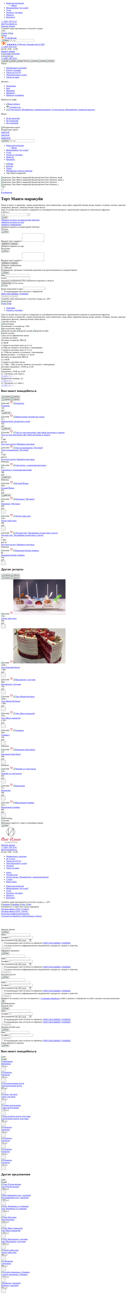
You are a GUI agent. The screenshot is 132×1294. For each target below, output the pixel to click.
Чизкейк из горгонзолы (11, 773)
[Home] (9, 164)
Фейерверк (6, 1064)
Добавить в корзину (9, 244)
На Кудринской (13, 118)
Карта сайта (11, 882)
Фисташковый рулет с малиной (15, 1198)
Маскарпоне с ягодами (11, 684)
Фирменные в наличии (16, 68)
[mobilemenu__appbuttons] (10, 904)
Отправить (6, 948)
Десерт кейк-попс (9, 521)
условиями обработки (50, 998)
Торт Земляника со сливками (14, 1208)
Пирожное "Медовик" (11, 504)
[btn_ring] (4, 217)
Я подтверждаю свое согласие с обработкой (22, 292)
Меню (14, 5)
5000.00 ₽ (5, 135)
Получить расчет (8, 444)
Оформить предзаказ (25, 444)
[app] (4, 303)
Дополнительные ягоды (11, 1086)
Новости (10, 15)
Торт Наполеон (7, 1219)
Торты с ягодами (13, 70)
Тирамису (5, 735)
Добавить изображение (11, 224)
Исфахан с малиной (9, 1285)
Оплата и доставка (14, 12)
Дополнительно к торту (16, 75)
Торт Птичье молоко (10, 1187)
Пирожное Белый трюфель (13, 555)
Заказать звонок (8, 26)
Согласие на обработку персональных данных (21, 916)
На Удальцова (12, 121)
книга (8, 872)
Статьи (9, 879)
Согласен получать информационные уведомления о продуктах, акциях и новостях (41, 945)
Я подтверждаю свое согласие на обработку (37, 943)
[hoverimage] (18, 403)
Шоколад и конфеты (15, 95)
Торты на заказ (12, 77)
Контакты (10, 17)
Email (3, 278)
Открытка (5, 406)
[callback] (5, 927)
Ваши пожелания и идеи (12, 289)
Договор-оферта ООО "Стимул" (15, 909)
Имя (3, 275)
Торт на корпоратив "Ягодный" (15, 450)
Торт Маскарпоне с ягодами (13, 1241)
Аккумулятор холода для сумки (15, 1118)
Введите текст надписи (11, 241)
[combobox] (22, 40)
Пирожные (11, 86)
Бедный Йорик (7, 488)
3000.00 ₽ (5, 132)
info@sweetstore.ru (9, 24)
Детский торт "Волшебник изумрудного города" (22, 535)
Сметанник (6, 1263)
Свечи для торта (8, 1097)
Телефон (5, 937)
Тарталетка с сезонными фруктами (16, 470)
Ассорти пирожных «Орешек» (14, 1274)
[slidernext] (10, 396)
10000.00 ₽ (5, 138)
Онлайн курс (12, 875)
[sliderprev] (10, 399)
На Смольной (12, 123)
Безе (8, 88)
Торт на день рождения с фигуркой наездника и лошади (25, 435)
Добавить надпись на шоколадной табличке (20, 220)
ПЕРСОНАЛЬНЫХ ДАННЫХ (14, 294)
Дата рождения (7, 940)
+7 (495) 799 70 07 (9, 21)
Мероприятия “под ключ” (17, 8)
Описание (10, 308)
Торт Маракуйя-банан (10, 701)
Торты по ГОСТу (13, 72)
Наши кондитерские (15, 3)
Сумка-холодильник (10, 1108)
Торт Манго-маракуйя (10, 718)
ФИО (3, 935)
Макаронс (10, 90)
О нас (8, 10)
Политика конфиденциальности (15, 914)
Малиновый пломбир (10, 807)
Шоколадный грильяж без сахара (15, 421)
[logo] (4, 35)
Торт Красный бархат (10, 667)
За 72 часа (10, 859)
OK (3, 1001)
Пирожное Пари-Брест (11, 754)
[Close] (5, 231)
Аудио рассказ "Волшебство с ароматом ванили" (27, 877)
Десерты (10, 866)
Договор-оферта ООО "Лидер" (14, 911)
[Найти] (5, 40)
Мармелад (10, 93)
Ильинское (6, 790)
